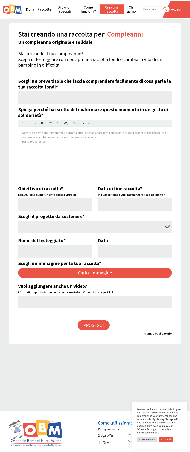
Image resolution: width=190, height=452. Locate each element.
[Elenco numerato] (57, 123)
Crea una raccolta (112, 9)
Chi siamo (131, 9)
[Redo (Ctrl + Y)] (89, 123)
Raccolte (44, 9)
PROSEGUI (93, 325)
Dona (30, 9)
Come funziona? (88, 9)
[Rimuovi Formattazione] (74, 123)
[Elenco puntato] (50, 123)
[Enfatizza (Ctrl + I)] (29, 123)
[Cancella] (42, 123)
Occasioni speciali (65, 9)
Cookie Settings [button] (147, 439)
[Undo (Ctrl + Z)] (82, 123)
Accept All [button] (166, 439)
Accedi (176, 9)
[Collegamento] (65, 123)
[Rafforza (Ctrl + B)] (22, 123)
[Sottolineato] (35, 123)
